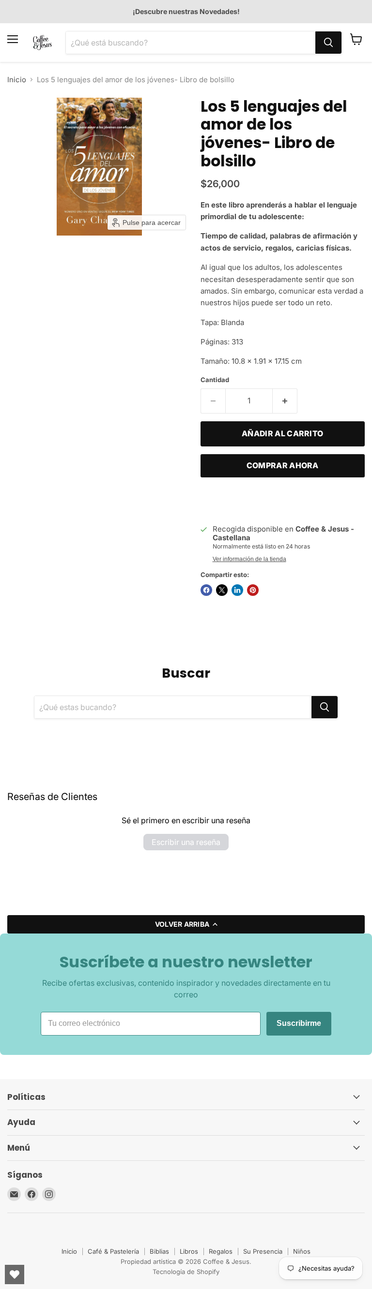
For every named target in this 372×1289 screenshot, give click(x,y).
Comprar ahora (283, 465)
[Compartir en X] (222, 590)
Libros (189, 1251)
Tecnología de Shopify (186, 1271)
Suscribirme (299, 1023)
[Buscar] (328, 42)
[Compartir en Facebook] (206, 590)
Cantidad (215, 380)
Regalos (220, 1251)
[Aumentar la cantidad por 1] (285, 401)
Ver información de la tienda (249, 559)
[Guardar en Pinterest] (253, 590)
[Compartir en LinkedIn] (237, 590)
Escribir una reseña (186, 842)
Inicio (16, 79)
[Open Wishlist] (14, 1274)
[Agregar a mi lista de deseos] (210, 499)
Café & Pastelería (113, 1251)
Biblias (159, 1251)
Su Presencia (262, 1251)
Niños (301, 1251)
